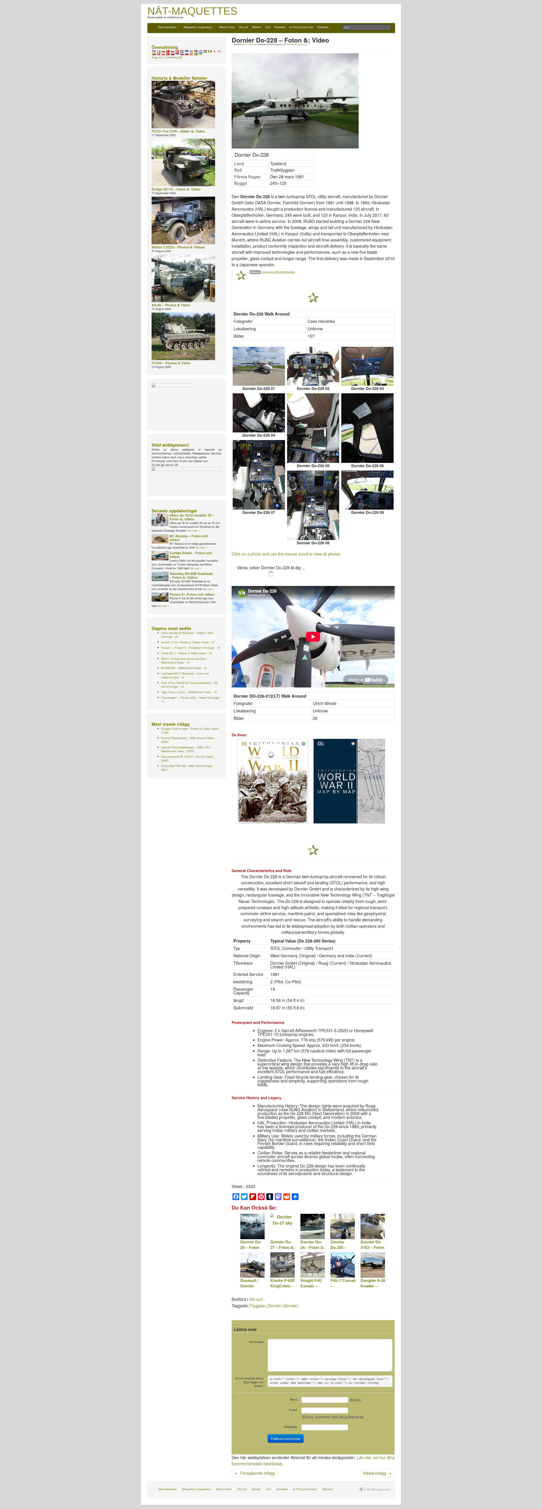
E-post (293, 1410)
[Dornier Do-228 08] (313, 505)
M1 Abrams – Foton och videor (189, 538)
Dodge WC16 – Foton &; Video (176, 189)
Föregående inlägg (255, 1473)
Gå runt (243, 27)
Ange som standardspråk (167, 57)
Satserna (322, 27)
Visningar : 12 (189, 685)
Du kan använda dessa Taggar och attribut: (249, 1382)
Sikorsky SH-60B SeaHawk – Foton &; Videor (191, 575)
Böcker (256, 27)
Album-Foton (227, 27)
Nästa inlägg (377, 1473)
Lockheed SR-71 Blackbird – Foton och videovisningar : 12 (185, 675)
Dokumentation (167, 27)
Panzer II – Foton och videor (192, 594)
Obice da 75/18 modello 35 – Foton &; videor (192, 517)
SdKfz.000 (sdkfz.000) (290, 44)
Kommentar (256, 1342)
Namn (293, 1399)
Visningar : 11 (191, 699)
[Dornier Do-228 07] (259, 475)
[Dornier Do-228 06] (367, 428)
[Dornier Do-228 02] (313, 366)
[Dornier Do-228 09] (367, 490)
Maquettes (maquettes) (198, 27)
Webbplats (290, 1427)
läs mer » (193, 530)
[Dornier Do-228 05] (313, 428)
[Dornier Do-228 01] (259, 366)
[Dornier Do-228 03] (367, 366)
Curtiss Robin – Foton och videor (191, 554)
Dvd (267, 27)
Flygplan (257, 1306)
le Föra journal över (301, 27)
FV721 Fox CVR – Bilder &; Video (178, 131)
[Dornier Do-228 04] (259, 412)
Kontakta (279, 27)
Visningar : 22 (187, 635)
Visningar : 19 (190, 648)
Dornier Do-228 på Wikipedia (278, 272)
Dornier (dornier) (283, 1306)
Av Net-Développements (377, 1489)
